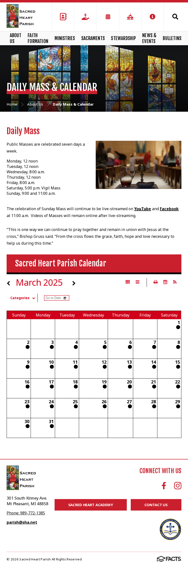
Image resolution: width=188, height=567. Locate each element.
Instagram (177, 485)
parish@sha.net (22, 522)
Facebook (169, 208)
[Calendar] (108, 16)
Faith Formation (38, 38)
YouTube (142, 208)
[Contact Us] (63, 16)
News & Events (149, 38)
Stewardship (123, 38)
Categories (20, 298)
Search (172, 17)
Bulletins (172, 38)
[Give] (85, 16)
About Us (16, 38)
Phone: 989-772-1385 (26, 513)
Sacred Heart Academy (90, 504)
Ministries (65, 38)
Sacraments (93, 38)
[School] (130, 16)
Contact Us (156, 504)
